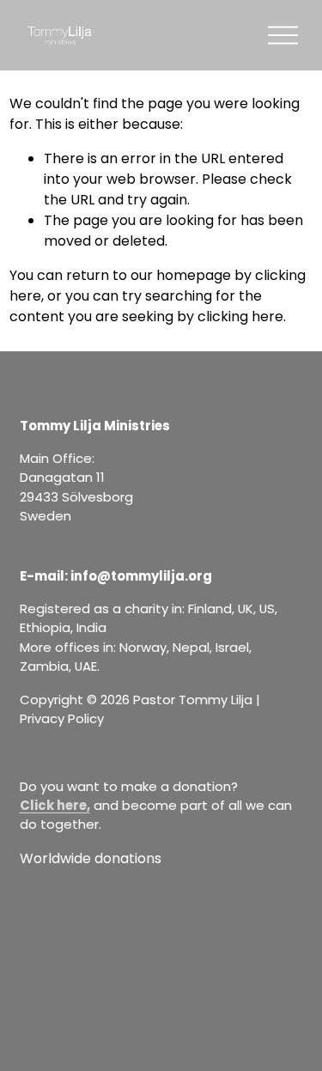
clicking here (240, 316)
